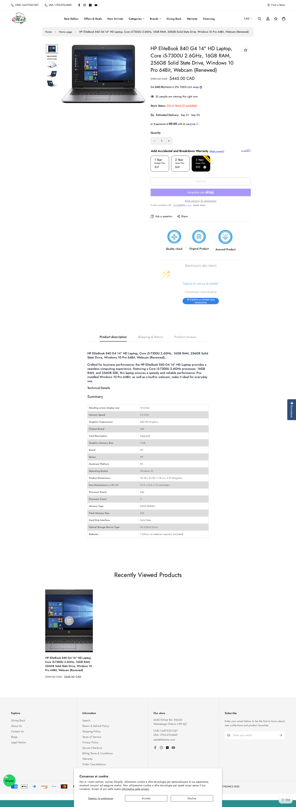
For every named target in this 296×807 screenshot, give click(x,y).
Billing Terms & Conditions (97, 753)
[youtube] (96, 5)
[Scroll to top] (289, 788)
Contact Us (17, 731)
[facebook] (79, 5)
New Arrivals (115, 19)
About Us (16, 726)
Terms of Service (91, 737)
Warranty (192, 19)
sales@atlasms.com (164, 740)
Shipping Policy (91, 731)
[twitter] (90, 5)
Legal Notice (18, 742)
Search (86, 720)
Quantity (156, 133)
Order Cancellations (94, 764)
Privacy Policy (90, 742)
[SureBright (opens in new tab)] (245, 150)
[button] (201, 124)
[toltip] (245, 50)
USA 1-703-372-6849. (165, 735)
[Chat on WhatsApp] (9, 780)
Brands (154, 19)
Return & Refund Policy (95, 726)
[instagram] (84, 5)
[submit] (281, 735)
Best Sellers (71, 19)
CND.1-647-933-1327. (165, 731)
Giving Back (173, 19)
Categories (135, 19)
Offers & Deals (93, 19)
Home (48, 32)
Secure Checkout (92, 748)
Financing (209, 19)
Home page (65, 32)
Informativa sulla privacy (135, 789)
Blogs (14, 737)
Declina (192, 798)
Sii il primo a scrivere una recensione (200, 301)
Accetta (146, 798)
